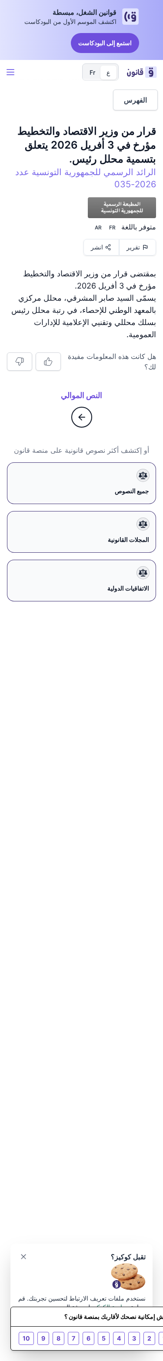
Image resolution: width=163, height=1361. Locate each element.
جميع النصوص (132, 491)
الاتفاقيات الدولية (128, 588)
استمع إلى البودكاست (105, 42)
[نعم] (48, 361)
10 (26, 1338)
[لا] (19, 361)
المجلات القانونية (128, 539)
